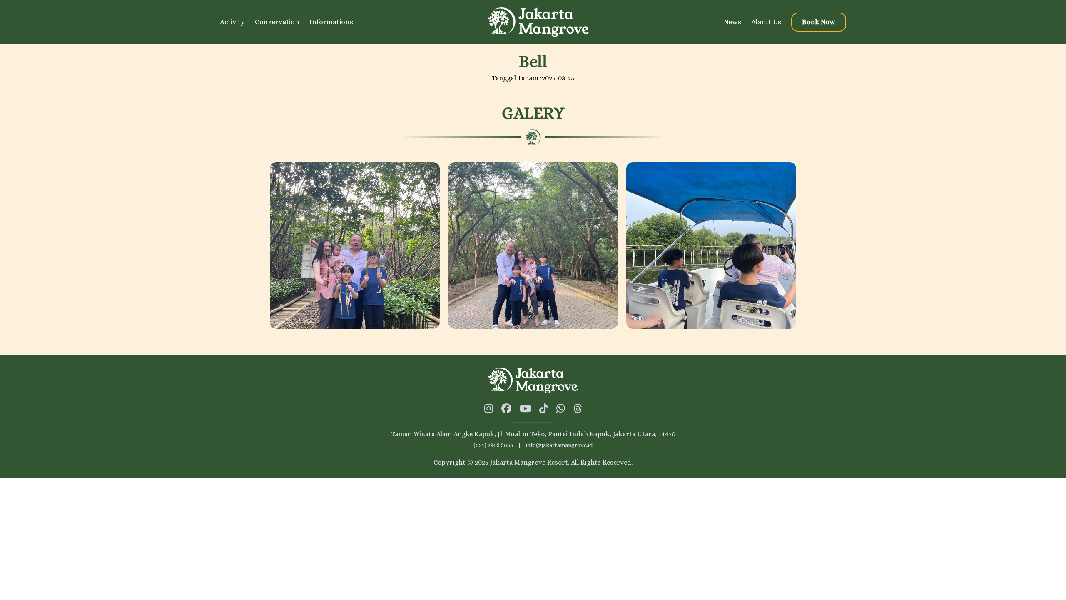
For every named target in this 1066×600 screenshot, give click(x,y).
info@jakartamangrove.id (559, 445)
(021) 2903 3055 (493, 445)
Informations (331, 22)
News (732, 22)
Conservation (277, 22)
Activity (232, 22)
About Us (766, 22)
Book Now (818, 22)
